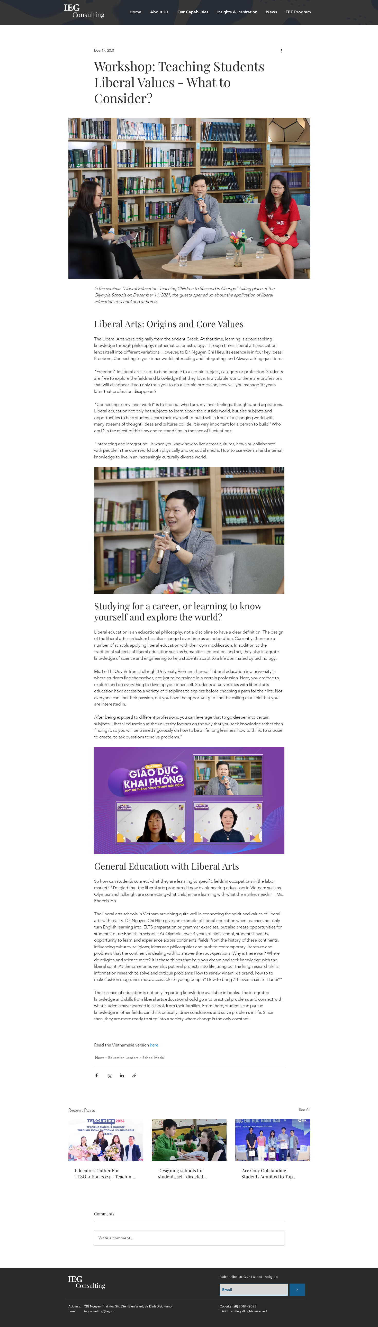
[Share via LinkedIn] (121, 1075)
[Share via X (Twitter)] (109, 1075)
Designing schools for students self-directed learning (180, 1173)
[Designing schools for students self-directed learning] (189, 1140)
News (99, 1057)
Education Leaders (123, 1057)
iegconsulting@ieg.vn (99, 1311)
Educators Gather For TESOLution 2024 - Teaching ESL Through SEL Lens (104, 1173)
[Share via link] (134, 1075)
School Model (153, 1057)
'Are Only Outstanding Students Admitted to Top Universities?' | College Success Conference (267, 1173)
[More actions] (281, 50)
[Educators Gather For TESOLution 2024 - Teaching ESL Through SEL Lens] (105, 1140)
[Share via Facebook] (96, 1075)
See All (304, 1109)
